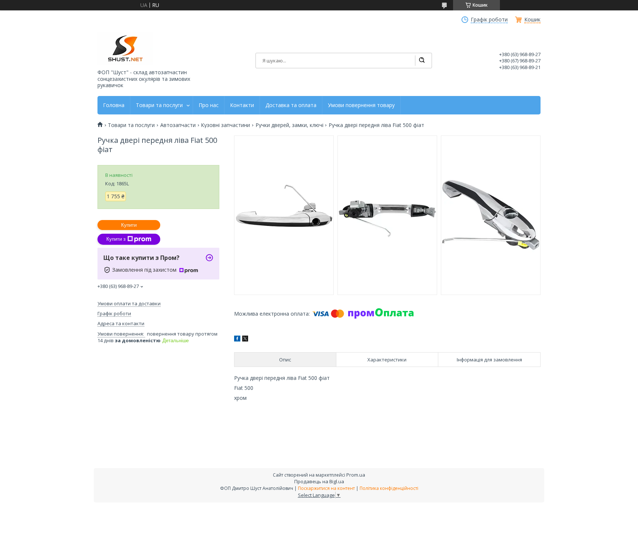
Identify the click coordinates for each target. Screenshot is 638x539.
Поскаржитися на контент (326, 488)
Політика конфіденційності (389, 488)
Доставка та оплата (290, 105)
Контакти (242, 105)
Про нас (209, 105)
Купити (129, 225)
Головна (113, 105)
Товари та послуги (159, 105)
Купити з (116, 239)
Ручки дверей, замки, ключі (289, 125)
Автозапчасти (178, 125)
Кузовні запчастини (225, 125)
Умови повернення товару (361, 105)
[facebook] (237, 339)
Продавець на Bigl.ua (319, 481)
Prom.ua (355, 474)
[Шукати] (421, 60)
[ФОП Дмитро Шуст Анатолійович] (125, 48)
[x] (245, 339)
